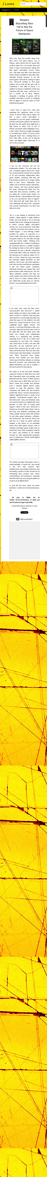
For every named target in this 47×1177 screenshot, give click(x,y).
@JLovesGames (22, 500)
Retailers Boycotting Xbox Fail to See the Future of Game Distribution (24, 26)
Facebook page (18, 502)
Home (16, 10)
